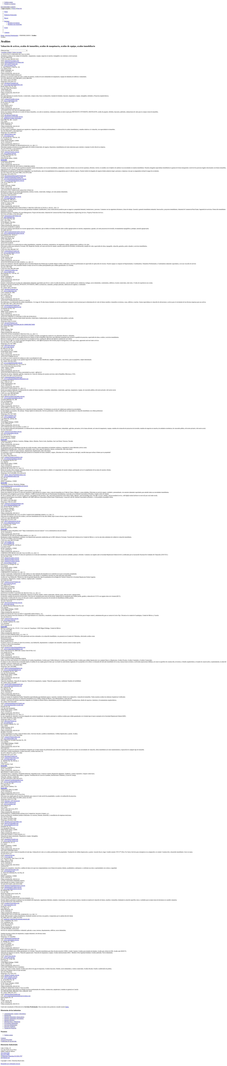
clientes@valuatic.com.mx (11, 975)
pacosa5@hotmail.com (10, 323)
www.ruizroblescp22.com (11, 825)
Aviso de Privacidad (6, 1039)
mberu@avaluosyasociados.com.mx (14, 396)
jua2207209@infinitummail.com (13, 684)
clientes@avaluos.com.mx (11, 558)
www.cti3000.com (9, 543)
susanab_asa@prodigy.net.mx (12, 196)
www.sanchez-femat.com (11, 841)
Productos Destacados (10, 15)
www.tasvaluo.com (9, 871)
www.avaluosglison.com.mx (12, 252)
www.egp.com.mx (9, 604)
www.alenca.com (9, 136)
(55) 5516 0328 (5, 7)
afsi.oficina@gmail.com (11, 115)
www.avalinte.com (9, 271)
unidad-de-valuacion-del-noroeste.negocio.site (17, 919)
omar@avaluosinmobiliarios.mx (13, 668)
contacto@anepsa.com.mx (11, 152)
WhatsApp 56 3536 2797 (15, 1056)
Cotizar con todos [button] (17, 52)
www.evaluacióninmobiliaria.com (13, 649)
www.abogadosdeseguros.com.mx (14, 180)
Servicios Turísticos (9, 1026)
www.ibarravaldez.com (10, 738)
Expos (6, 27)
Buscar (6, 18)
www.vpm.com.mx (9, 957)
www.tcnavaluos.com (10, 905)
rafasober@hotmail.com (11, 289)
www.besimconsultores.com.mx (13, 459)
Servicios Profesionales (11, 35)
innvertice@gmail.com (10, 756)
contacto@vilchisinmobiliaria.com (13, 503)
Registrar (6, 21)
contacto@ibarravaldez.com (12, 737)
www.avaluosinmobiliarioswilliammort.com (16, 379)
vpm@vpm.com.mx (10, 956)
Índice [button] (67, 1007)
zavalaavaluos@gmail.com (11, 305)
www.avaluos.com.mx (10, 562)
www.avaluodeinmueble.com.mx (13, 363)
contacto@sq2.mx (9, 855)
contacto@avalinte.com (11, 270)
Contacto (12, 7)
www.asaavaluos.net (9, 198)
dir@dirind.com (5, 1057)
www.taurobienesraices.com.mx (13, 889)
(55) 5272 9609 (5, 1054)
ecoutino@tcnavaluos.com (11, 903)
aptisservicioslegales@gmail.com (13, 177)
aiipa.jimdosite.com (9, 217)
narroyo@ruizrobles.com (11, 823)
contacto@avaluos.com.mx (12, 561)
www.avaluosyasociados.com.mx (13, 398)
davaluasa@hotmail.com (11, 83)
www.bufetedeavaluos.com (11, 476)
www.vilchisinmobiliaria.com (12, 505)
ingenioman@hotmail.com (11, 938)
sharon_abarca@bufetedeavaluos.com (15, 474)
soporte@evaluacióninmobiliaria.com (14, 647)
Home (6, 11)
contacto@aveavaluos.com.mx (13, 431)
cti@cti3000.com (9, 542)
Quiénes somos (8, 2)
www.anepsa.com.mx (10, 153)
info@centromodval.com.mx (12, 521)
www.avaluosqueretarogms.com (13, 686)
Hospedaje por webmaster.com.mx (10, 1063)
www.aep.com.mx (9, 347)
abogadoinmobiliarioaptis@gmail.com (15, 176)
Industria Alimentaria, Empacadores (14, 1017)
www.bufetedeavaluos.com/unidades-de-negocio (14, 486)
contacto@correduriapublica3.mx (13, 780)
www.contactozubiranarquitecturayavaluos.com (17, 996)
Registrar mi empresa (14, 23)
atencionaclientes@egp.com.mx (13, 602)
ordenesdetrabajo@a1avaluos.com (14, 62)
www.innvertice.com (10, 759)
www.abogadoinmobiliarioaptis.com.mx (15, 179)
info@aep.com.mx (9, 345)
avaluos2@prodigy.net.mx (11, 99)
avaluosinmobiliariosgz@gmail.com (14, 703)
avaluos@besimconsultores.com (13, 457)
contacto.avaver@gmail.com (12, 582)
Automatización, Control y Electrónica (15, 1013)
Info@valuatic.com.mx (10, 976)
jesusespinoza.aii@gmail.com (12, 216)
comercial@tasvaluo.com (11, 869)
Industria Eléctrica (9, 1020)
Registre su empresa (9, 4)
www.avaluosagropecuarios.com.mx (14, 233)
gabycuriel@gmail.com (10, 64)
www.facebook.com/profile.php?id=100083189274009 (19, 324)
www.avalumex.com (9, 417)
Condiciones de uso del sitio (8, 1041)
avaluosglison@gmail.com (11, 251)
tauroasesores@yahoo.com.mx (13, 887)
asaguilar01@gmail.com (11, 839)
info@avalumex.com (10, 415)
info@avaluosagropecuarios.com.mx (14, 232)
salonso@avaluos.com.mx (11, 559)
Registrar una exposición (15, 24)
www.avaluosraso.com (10, 291)
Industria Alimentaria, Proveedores (14, 1018)
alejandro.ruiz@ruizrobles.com (13, 821)
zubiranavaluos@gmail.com (12, 994)
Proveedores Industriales (11, 1023)
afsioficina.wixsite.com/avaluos (12, 118)
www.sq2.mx (8, 857)
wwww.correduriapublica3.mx (12, 781)
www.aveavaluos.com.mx (11, 433)
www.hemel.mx (8, 722)
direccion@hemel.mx (10, 721)
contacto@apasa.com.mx (11, 618)
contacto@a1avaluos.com (11, 60)
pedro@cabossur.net (10, 802)
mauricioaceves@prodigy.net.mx (13, 116)
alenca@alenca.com (10, 134)
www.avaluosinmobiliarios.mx (12, 670)
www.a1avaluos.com (10, 65)
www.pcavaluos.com (10, 804)
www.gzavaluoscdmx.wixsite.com (13, 705)
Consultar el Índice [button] (6, 52)
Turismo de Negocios (10, 1028)
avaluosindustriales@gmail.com (13, 377)
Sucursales (4, 160)
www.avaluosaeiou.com (10, 100)
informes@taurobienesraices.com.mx (14, 885)
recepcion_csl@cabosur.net (12, 801)
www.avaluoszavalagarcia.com (12, 307)
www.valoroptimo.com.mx (11, 940)
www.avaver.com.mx (10, 583)
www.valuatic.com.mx (10, 978)
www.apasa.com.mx (9, 620)
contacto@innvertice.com (11, 757)
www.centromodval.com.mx (12, 522)
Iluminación (7, 1015)
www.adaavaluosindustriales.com (13, 84)
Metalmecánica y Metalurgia (12, 1021)
